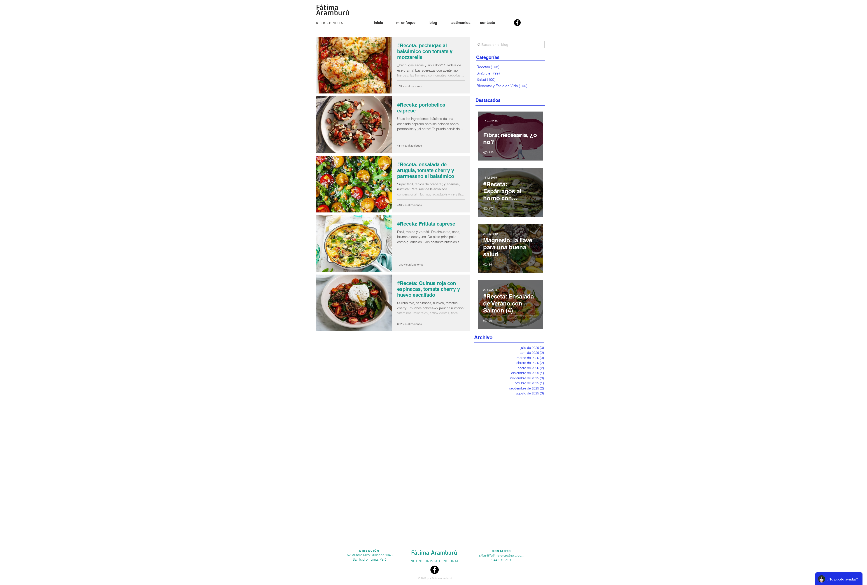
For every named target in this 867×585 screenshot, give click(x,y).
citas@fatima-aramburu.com (501, 555)
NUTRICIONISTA (425, 561)
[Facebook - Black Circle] (517, 22)
